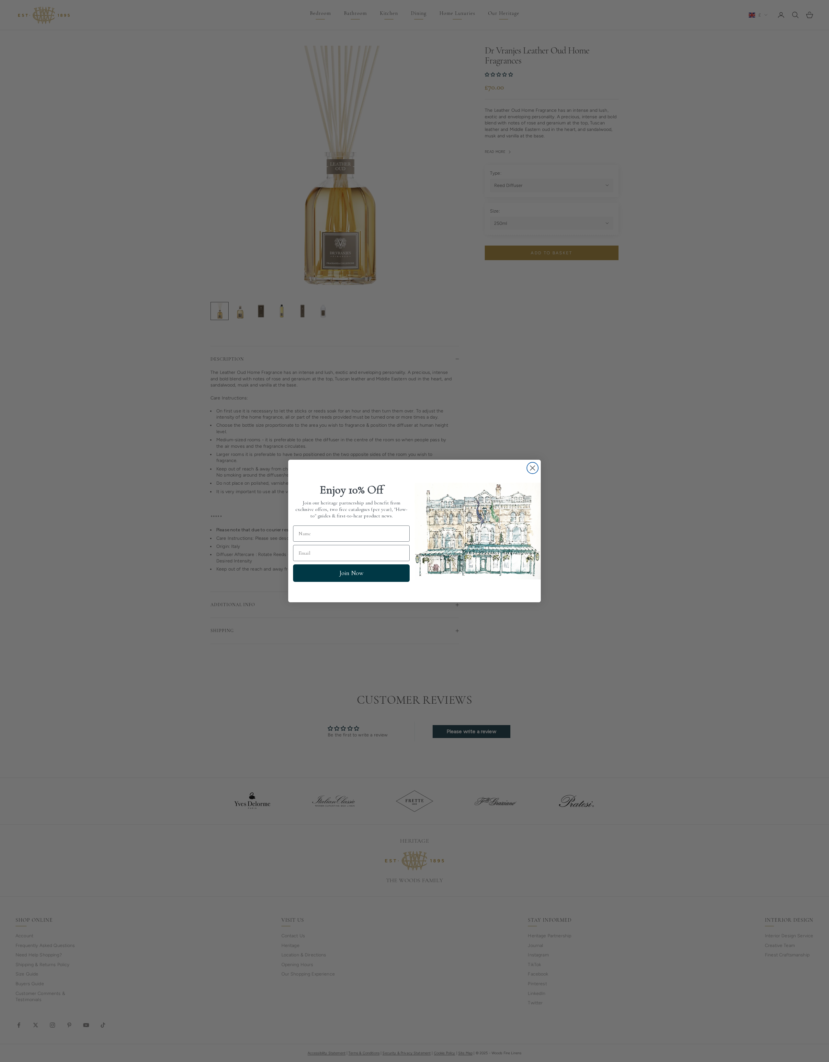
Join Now (351, 573)
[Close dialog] (532, 468)
